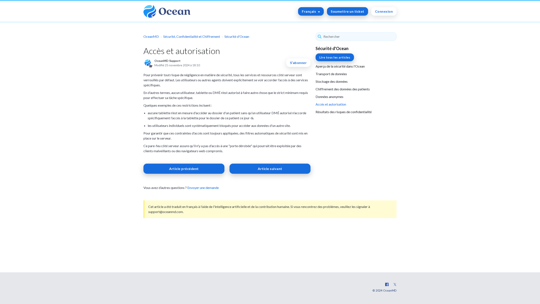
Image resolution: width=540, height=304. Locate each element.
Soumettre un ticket (347, 11)
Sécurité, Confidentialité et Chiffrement (191, 36)
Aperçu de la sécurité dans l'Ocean (340, 66)
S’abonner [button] (298, 63)
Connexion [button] (384, 11)
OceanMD (151, 36)
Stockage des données (332, 81)
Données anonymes (329, 97)
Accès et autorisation (331, 104)
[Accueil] (166, 11)
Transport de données (331, 74)
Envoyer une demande (203, 188)
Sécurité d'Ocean (236, 36)
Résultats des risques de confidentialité (344, 112)
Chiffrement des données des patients (343, 89)
